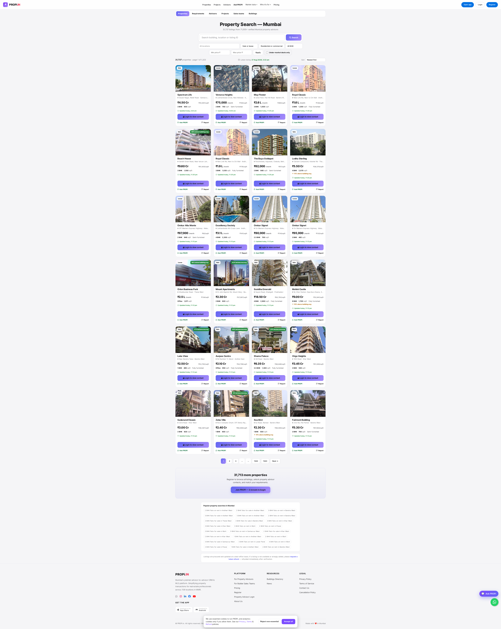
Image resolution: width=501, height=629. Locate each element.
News (269, 583)
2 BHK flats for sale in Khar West (276, 531)
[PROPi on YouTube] (194, 596)
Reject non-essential (269, 621)
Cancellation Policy (307, 592)
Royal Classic (299, 94)
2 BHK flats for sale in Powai (216, 547)
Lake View (182, 356)
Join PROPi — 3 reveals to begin (250, 490)
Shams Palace (261, 356)
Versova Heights (224, 94)
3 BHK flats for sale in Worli (215, 531)
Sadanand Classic (186, 420)
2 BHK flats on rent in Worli (275, 537)
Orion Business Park (187, 289)
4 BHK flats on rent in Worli (279, 542)
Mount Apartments (225, 289)
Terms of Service (306, 583)
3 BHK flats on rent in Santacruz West (245, 531)
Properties (206, 5)
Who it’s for (265, 5)
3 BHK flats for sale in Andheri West (219, 516)
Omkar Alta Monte (186, 225)
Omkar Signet (261, 225)
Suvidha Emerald (262, 289)
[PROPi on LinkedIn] (185, 596)
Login (480, 5)
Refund (209, 624)
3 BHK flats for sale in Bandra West (249, 521)
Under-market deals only (279, 52)
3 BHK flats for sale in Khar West (217, 526)
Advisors (227, 5)
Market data (251, 5)
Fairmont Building (301, 420)
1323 (265, 461)
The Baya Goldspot (263, 158)
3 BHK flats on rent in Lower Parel (252, 542)
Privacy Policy (305, 579)
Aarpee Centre (223, 356)
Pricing (276, 5)
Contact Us (304, 588)
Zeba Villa (221, 420)
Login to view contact (194, 117)
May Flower (260, 94)
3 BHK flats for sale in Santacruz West (220, 542)
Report (206, 122)
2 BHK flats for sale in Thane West (218, 521)
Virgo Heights (299, 356)
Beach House (184, 158)
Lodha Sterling (299, 158)
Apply (258, 53)
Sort (303, 60)
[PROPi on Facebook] (189, 596)
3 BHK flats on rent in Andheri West (250, 516)
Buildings (253, 14)
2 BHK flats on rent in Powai (270, 526)
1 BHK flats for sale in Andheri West (245, 547)
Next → (275, 461)
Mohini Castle (299, 289)
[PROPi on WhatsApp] (176, 596)
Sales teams (239, 14)
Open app (468, 5)
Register (492, 5)
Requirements (198, 14)
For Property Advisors (243, 579)
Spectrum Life (184, 94)
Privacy (242, 622)
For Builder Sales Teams (244, 583)
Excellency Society (225, 225)
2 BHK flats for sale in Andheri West (250, 510)
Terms (249, 622)
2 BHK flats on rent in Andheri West (218, 510)
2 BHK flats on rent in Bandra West (281, 516)
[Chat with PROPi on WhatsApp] (494, 602)
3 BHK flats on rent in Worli (244, 526)
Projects (217, 5)
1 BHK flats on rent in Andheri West (247, 537)
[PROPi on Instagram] (181, 596)
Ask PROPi (238, 5)
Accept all (288, 621)
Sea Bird (258, 420)
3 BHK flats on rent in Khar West (279, 521)
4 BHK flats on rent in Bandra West (276, 547)
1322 (256, 461)
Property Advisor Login (244, 597)
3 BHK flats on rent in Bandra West (281, 510)
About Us (238, 601)
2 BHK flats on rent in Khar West (217, 537)
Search (294, 37)
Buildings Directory (275, 579)
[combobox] (218, 46)
